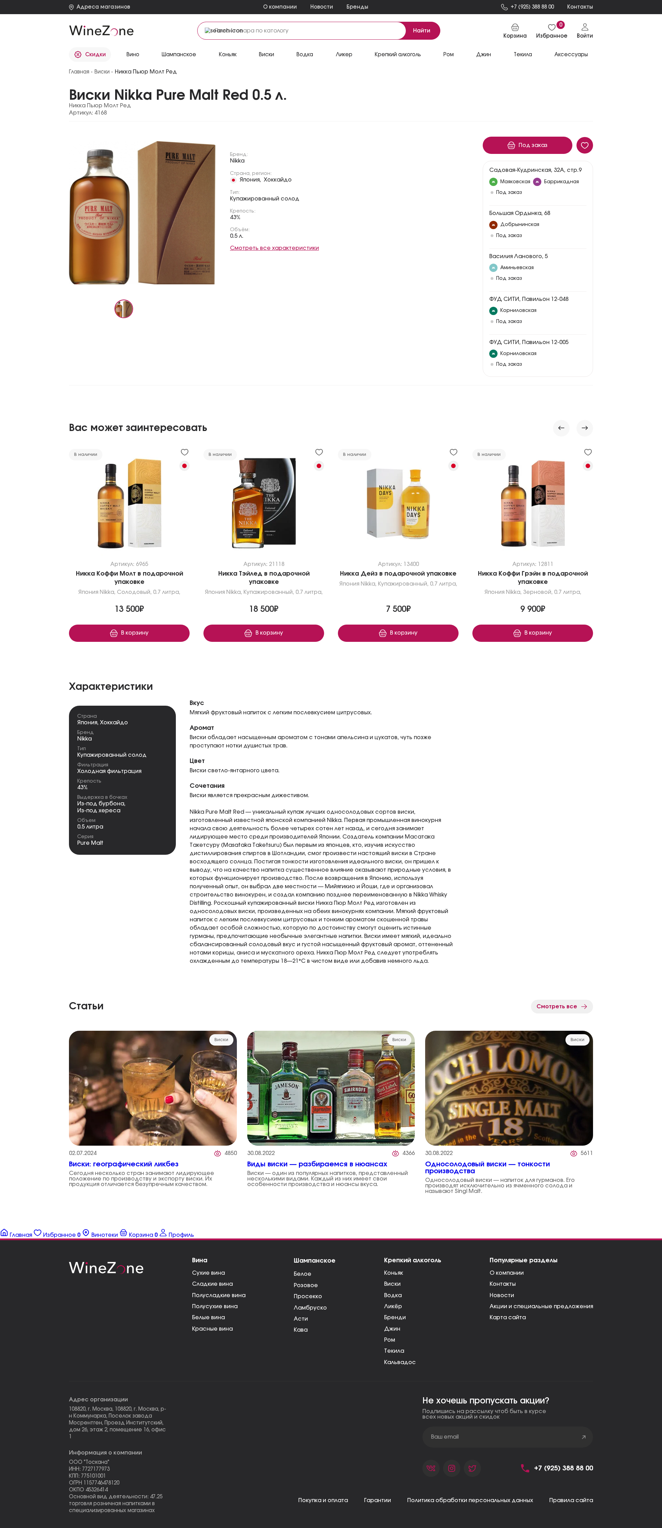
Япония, (250, 180)
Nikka (237, 161)
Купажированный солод (264, 199)
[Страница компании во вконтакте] (431, 1468)
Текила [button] (523, 54)
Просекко (308, 1296)
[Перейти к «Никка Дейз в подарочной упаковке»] (398, 505)
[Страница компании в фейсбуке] (451, 1468)
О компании (280, 7)
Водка (393, 1295)
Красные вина (212, 1329)
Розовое (306, 1285)
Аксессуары (571, 54)
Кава (301, 1330)
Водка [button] (305, 54)
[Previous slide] (561, 428)
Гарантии (377, 1500)
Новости (321, 7)
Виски (392, 1284)
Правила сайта (571, 1500)
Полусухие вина (215, 1306)
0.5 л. (236, 236)
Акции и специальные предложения (541, 1306)
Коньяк (228, 54)
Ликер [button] (344, 54)
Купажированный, (268, 592)
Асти (301, 1319)
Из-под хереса (98, 810)
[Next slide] (584, 428)
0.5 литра (90, 827)
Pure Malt (90, 843)
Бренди (395, 1317)
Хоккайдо (278, 180)
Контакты (503, 1284)
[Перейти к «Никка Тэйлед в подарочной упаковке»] (263, 505)
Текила (394, 1351)
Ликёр (393, 1306)
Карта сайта (508, 1317)
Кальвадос (400, 1362)
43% (235, 217)
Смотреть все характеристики (274, 248)
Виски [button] (266, 54)
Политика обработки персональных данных (470, 1500)
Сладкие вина (212, 1284)
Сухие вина (208, 1273)
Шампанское (179, 54)
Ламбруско (310, 1308)
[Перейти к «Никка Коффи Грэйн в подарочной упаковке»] (532, 505)
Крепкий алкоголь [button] (398, 54)
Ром (448, 54)
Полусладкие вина (218, 1295)
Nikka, (108, 592)
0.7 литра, (166, 592)
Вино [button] (133, 54)
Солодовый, (134, 592)
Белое (302, 1274)
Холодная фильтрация (109, 771)
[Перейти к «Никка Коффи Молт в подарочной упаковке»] (129, 505)
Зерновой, (538, 592)
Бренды (357, 7)
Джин (483, 54)
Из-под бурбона (100, 803)
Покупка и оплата (323, 1500)
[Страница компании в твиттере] (472, 1468)
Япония (88, 592)
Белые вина (208, 1317)
